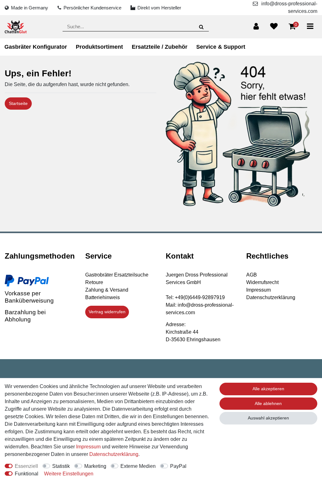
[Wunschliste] (273, 26)
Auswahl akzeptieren (268, 417)
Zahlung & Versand (106, 290)
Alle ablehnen (268, 403)
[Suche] (201, 27)
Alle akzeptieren (268, 388)
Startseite (18, 103)
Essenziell (26, 466)
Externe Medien (138, 466)
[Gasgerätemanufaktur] (16, 27)
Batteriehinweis (102, 297)
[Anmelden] (256, 26)
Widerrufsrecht (262, 282)
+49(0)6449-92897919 (200, 297)
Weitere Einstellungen (68, 473)
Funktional (26, 473)
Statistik (61, 466)
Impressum (258, 290)
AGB (251, 274)
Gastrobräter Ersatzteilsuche (116, 274)
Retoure (94, 282)
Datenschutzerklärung (270, 297)
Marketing (95, 466)
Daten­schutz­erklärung (113, 454)
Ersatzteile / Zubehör (159, 47)
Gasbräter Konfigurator (35, 47)
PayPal (178, 466)
